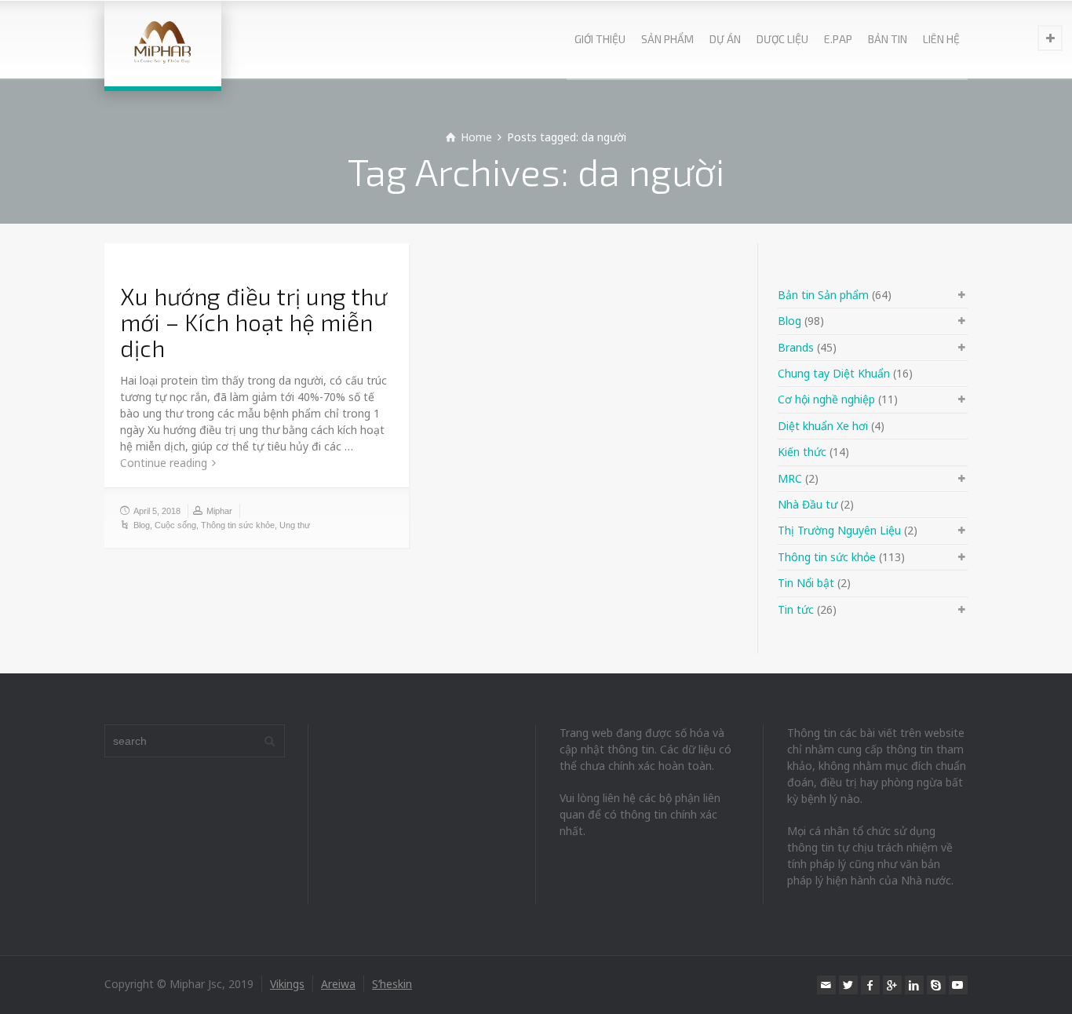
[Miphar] (162, 43)
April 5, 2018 (156, 511)
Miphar (219, 511)
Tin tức (796, 609)
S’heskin (392, 983)
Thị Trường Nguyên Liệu (839, 530)
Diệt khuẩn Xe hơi (823, 425)
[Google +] (892, 985)
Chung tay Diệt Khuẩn (834, 373)
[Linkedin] (914, 985)
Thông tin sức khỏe (238, 525)
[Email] (826, 985)
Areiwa (338, 983)
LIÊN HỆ (941, 39)
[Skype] (936, 985)
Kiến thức (802, 451)
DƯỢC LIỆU (782, 39)
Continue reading (163, 462)
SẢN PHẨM (667, 39)
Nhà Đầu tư (807, 504)
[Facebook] (870, 985)
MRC (790, 478)
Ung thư (294, 525)
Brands (796, 347)
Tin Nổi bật (806, 582)
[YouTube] (958, 985)
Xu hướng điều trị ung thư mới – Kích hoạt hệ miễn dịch (253, 322)
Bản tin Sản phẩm (823, 294)
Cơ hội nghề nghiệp (826, 399)
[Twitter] (848, 985)
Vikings (287, 983)
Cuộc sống (175, 525)
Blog (141, 525)
